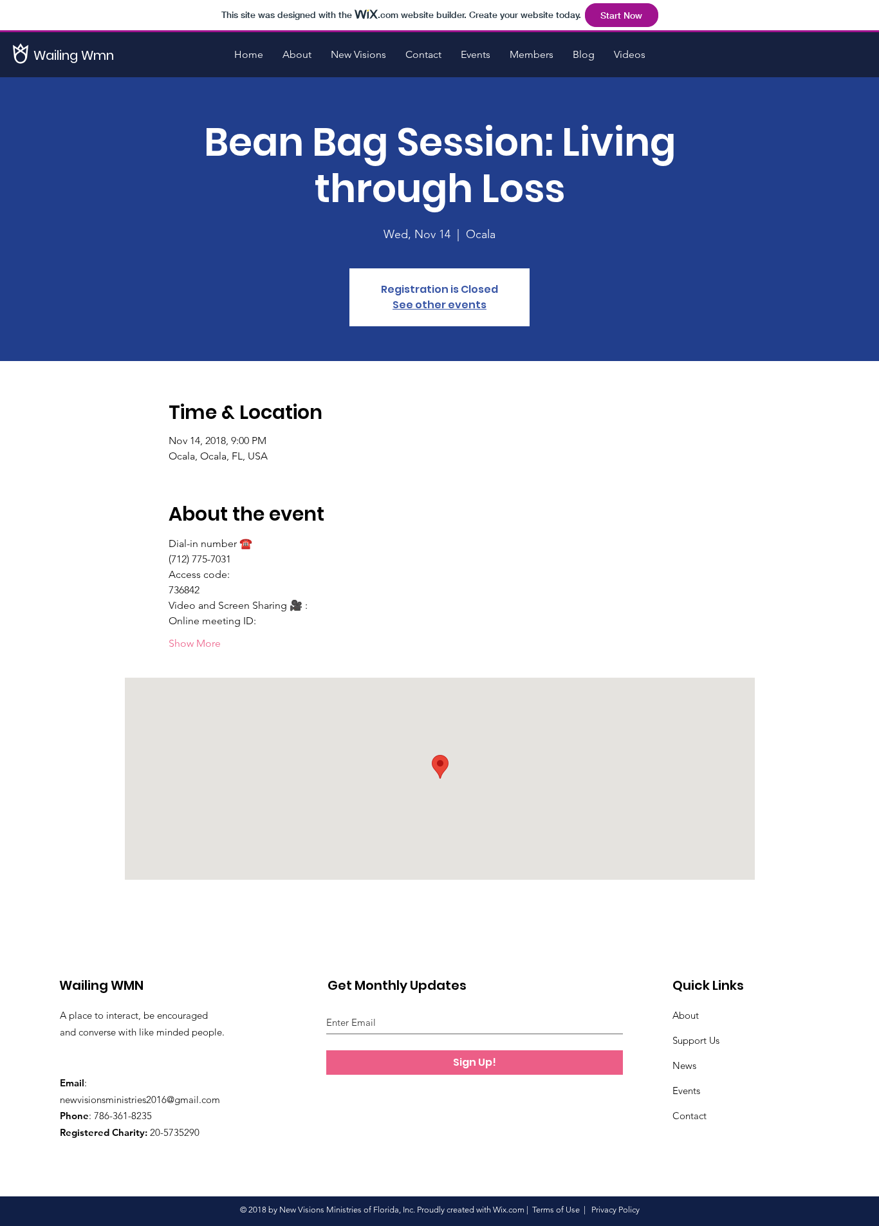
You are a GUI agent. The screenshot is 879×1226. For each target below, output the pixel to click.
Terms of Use (556, 1209)
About (685, 1015)
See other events (439, 304)
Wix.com (508, 1209)
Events (686, 1090)
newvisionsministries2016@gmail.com (140, 1099)
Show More (195, 643)
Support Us (695, 1040)
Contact (689, 1116)
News (684, 1065)
